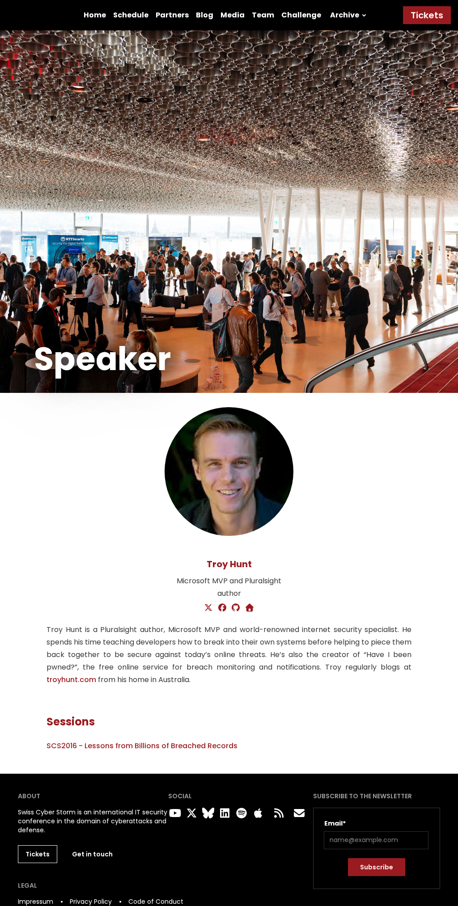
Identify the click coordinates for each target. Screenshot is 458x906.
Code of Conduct (155, 901)
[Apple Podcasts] (258, 813)
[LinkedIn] (223, 813)
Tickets (427, 15)
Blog (204, 15)
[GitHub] (236, 608)
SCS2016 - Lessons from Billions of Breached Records (142, 746)
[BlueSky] (206, 813)
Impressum (35, 901)
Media (233, 15)
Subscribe (376, 867)
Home (95, 15)
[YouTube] (173, 813)
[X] (209, 608)
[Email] (299, 813)
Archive (344, 15)
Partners (172, 15)
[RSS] (278, 813)
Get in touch (92, 854)
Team (263, 15)
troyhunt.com (71, 679)
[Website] (250, 608)
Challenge (301, 15)
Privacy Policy (91, 901)
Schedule (130, 15)
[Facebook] (222, 608)
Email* (335, 823)
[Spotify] (239, 813)
